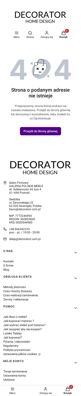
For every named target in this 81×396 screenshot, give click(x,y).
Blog (6, 269)
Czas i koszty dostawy (17, 291)
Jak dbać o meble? (15, 316)
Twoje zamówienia (15, 371)
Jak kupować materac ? (18, 321)
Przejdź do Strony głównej (40, 131)
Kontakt (8, 261)
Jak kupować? (12, 337)
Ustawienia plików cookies (20, 354)
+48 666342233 (19, 229)
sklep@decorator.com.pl (24, 239)
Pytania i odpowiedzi (16, 341)
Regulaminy (10, 345)
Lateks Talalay (12, 333)
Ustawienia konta (14, 375)
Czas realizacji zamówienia (20, 295)
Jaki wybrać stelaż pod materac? (24, 325)
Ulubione (9, 379)
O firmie (8, 265)
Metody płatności (14, 287)
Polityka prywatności (16, 350)
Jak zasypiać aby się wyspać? (22, 329)
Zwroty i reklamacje (15, 299)
